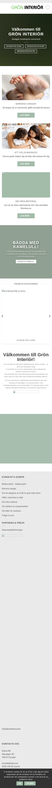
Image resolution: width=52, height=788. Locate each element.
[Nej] (48, 779)
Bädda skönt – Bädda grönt (14, 484)
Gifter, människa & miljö (12, 497)
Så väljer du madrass (11, 511)
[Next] (49, 316)
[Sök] (8, 7)
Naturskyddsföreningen (12, 530)
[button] (3, 7)
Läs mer (30, 783)
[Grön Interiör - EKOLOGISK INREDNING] (27, 7)
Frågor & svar (8, 515)
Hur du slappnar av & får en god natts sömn (21, 493)
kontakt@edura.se (10, 763)
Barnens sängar (9, 489)
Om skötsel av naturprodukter (15, 506)
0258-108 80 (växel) (11, 766)
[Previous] (2, 316)
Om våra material (9, 502)
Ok (19, 783)
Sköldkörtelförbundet (11, 729)
